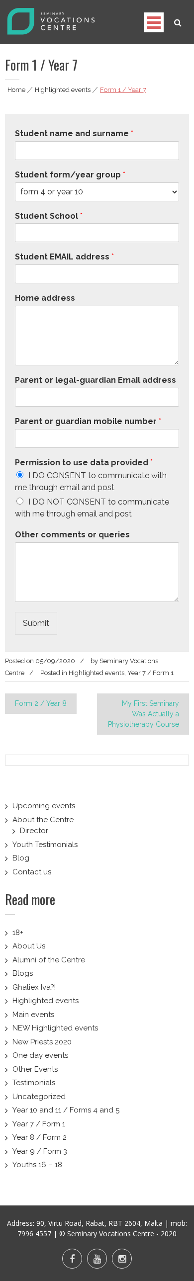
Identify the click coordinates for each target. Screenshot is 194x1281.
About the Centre (43, 819)
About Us (28, 945)
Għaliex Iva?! (34, 987)
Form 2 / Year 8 (41, 703)
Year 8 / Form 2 (39, 1137)
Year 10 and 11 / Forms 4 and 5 (65, 1110)
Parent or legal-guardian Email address (95, 380)
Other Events (35, 1069)
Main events (33, 1014)
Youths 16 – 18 (37, 1164)
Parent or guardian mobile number (88, 421)
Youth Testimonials (45, 844)
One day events (40, 1055)
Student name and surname (74, 133)
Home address (45, 298)
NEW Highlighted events (55, 1028)
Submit (36, 623)
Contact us (31, 871)
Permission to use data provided (84, 462)
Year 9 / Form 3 (39, 1151)
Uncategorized (39, 1096)
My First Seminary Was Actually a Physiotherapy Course (143, 713)
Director (34, 830)
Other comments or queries (72, 534)
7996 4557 (34, 1233)
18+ (17, 932)
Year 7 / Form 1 (150, 673)
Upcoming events (43, 805)
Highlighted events (63, 89)
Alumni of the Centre (48, 959)
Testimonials (33, 1082)
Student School (49, 216)
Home (16, 89)
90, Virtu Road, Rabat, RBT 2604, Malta (99, 1223)
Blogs (22, 973)
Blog (20, 858)
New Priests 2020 (42, 1041)
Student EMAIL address (64, 256)
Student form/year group (70, 174)
